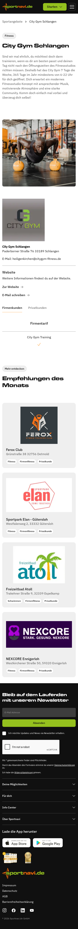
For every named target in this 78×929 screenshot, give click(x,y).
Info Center (9, 807)
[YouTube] (32, 910)
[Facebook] (13, 910)
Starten (52, 7)
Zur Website (10, 287)
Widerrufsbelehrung (23, 772)
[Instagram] (4, 910)
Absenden (39, 723)
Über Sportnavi (11, 819)
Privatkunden (37, 308)
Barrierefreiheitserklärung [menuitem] (17, 902)
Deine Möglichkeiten (14, 784)
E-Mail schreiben (13, 295)
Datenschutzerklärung (64, 765)
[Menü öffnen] (72, 7)
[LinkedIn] (22, 910)
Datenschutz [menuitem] (9, 891)
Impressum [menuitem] (9, 885)
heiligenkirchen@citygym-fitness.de (36, 259)
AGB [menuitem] (5, 896)
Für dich (7, 796)
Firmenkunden (12, 308)
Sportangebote (12, 21)
